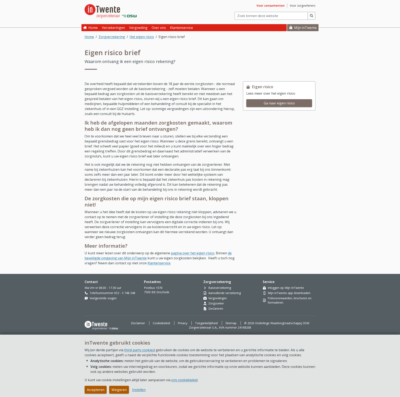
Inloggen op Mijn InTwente (286, 288)
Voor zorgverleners (302, 5)
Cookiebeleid (161, 323)
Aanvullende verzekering (224, 293)
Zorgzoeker (216, 303)
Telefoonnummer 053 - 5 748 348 (112, 293)
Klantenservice (159, 263)
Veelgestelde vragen (103, 298)
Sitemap (230, 323)
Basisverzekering (219, 288)
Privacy (182, 323)
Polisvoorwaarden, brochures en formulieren (289, 300)
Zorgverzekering (112, 37)
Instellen (139, 389)
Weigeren (119, 389)
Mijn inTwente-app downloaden (289, 293)
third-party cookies (139, 350)
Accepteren (95, 389)
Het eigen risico (142, 37)
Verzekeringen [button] (113, 27)
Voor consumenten (270, 5)
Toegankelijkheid (206, 323)
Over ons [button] (159, 27)
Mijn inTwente (305, 27)
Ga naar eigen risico (279, 103)
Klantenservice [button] (181, 27)
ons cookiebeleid (184, 380)
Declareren (215, 308)
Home (93, 27)
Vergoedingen (217, 298)
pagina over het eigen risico (192, 253)
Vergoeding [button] (138, 27)
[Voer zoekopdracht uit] (311, 16)
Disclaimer (138, 323)
